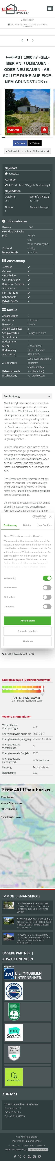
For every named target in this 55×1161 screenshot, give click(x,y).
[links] (22, 39)
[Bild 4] (12, 137)
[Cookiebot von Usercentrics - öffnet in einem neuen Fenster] (34, 517)
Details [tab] (27, 525)
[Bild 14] (42, 137)
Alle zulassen (27, 620)
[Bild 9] (27, 137)
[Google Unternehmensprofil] (24, 1157)
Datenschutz (28, 1145)
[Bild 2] (6, 137)
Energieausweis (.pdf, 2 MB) (20, 653)
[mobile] (50, 8)
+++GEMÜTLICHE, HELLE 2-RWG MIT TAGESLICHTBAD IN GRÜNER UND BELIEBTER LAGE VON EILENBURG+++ (33, 938)
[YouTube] (29, 1157)
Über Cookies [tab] (44, 525)
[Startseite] (15, 8)
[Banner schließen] (50, 517)
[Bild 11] (33, 137)
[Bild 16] (48, 137)
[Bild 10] (30, 137)
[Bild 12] (36, 137)
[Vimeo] (34, 1157)
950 (7, 200)
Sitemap (41, 1145)
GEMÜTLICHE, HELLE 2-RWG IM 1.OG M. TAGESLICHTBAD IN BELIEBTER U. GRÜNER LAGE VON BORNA (33, 907)
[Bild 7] (21, 137)
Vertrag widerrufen (38, 1149)
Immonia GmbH (33, 1140)
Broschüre (40, 151)
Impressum (14, 1145)
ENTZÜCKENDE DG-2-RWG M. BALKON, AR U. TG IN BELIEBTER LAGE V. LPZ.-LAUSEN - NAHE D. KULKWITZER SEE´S (34, 923)
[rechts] (33, 39)
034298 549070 (28, 20)
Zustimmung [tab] (10, 525)
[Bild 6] (18, 137)
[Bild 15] (45, 137)
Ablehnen (27, 641)
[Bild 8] (24, 137)
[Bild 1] (3, 137)
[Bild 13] (39, 137)
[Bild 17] (51, 137)
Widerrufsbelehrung (15, 1149)
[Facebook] (15, 1157)
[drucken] (48, 151)
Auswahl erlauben (27, 631)
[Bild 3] (9, 137)
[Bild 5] (15, 137)
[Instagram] (39, 1157)
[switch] (47, 587)
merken (27, 151)
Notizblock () (13, 151)
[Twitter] (19, 1157)
